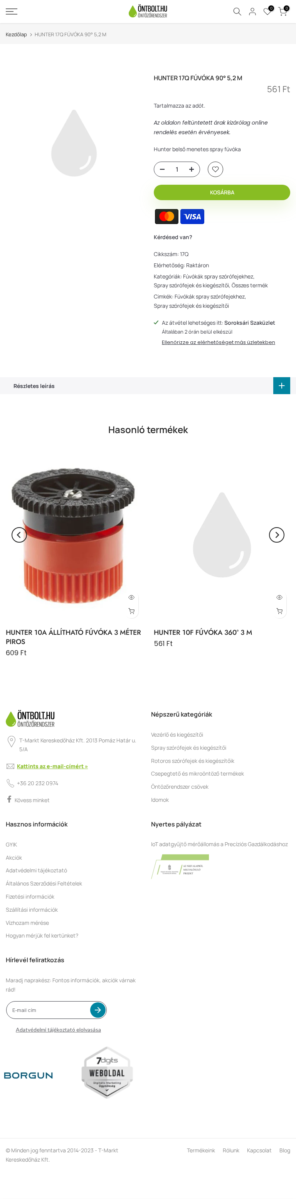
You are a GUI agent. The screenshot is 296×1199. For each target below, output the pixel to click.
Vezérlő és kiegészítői (177, 734)
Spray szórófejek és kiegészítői (191, 285)
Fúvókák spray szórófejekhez (218, 276)
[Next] (276, 535)
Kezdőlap (16, 34)
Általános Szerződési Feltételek (44, 883)
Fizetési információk (30, 896)
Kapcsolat (259, 1150)
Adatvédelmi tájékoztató (36, 870)
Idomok (160, 799)
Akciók (14, 857)
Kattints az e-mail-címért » (52, 766)
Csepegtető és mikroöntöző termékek (197, 773)
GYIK (11, 844)
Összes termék (250, 285)
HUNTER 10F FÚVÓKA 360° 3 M (203, 632)
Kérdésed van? (173, 237)
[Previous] (19, 535)
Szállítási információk (32, 909)
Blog (284, 1150)
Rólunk (231, 1150)
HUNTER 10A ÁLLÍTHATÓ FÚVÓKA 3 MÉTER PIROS (73, 637)
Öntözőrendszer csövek (180, 786)
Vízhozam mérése (27, 922)
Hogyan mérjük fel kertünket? (42, 935)
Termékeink (201, 1150)
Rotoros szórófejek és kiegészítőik (192, 760)
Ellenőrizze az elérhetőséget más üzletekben (218, 342)
